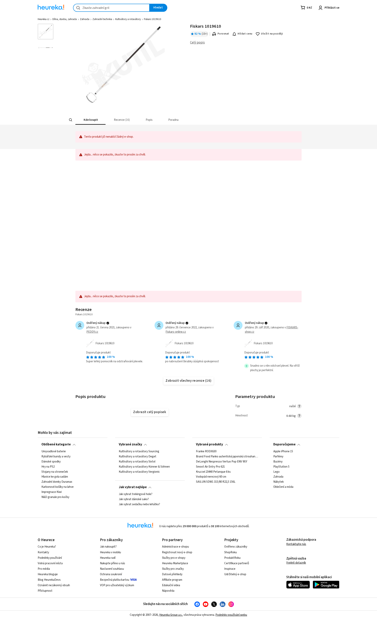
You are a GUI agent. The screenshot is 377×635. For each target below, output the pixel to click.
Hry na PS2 (48, 467)
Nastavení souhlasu (112, 569)
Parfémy (278, 456)
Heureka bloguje (48, 574)
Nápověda (168, 591)
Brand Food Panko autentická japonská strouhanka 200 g (227, 456)
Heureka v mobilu (110, 552)
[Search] (70, 119)
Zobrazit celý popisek (149, 412)
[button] (90, 120)
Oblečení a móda (283, 487)
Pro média (44, 569)
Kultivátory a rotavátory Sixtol (137, 461)
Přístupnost (45, 591)
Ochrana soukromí (111, 574)
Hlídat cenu (245, 33)
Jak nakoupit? (108, 547)
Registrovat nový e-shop (177, 552)
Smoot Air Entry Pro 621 (210, 467)
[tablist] (168, 120)
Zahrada (84, 19)
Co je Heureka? (47, 547)
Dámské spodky (51, 461)
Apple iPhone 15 (283, 451)
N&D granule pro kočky (55, 497)
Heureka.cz (43, 19)
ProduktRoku (232, 558)
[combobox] (111, 8)
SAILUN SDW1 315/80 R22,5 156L (215, 482)
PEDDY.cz (92, 332)
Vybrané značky (130, 444)
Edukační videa (171, 585)
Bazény (278, 461)
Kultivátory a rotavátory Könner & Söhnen (144, 467)
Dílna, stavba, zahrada (64, 19)
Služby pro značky (173, 569)
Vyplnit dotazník (296, 563)
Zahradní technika (102, 19)
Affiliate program (172, 580)
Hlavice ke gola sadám (54, 477)
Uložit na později (272, 33)
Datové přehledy (172, 574)
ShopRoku (230, 552)
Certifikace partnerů (236, 563)
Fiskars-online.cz (176, 332)
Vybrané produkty (209, 444)
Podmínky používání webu (231, 615)
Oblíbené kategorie (56, 444)
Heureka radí (107, 558)
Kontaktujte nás (296, 544)
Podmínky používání (50, 558)
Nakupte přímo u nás (112, 563)
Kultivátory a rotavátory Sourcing (139, 451)
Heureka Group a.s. (170, 615)
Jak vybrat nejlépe (133, 487)
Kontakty (43, 552)
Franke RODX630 (206, 451)
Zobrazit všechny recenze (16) (188, 380)
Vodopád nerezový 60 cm (211, 477)
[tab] (90, 120)
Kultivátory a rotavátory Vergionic (139, 472)
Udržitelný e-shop (235, 574)
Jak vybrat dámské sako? (134, 499)
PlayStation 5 (281, 467)
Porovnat (223, 33)
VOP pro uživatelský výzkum (117, 585)
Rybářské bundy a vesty (55, 456)
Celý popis (197, 42)
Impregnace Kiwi (51, 492)
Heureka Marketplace (175, 563)
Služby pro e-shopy (173, 558)
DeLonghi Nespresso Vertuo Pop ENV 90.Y (221, 461)
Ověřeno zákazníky (235, 547)
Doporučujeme (284, 444)
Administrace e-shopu (175, 547)
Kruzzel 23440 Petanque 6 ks (213, 472)
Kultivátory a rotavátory (128, 19)
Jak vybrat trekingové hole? (135, 494)
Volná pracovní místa (50, 563)
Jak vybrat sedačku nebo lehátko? (139, 504)
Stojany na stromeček (54, 472)
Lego (276, 472)
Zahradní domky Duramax (56, 482)
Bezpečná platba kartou (114, 580)
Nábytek (278, 482)
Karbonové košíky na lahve (57, 487)
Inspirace (229, 569)
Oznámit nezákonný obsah (54, 585)
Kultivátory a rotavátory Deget (137, 456)
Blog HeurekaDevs (49, 580)
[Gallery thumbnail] (45, 32)
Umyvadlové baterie (53, 451)
